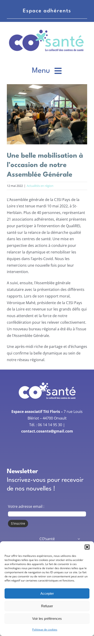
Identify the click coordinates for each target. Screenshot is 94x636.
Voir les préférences (47, 618)
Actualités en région (40, 186)
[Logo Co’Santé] (47, 29)
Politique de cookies (44, 629)
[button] (87, 547)
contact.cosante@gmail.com (47, 431)
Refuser (47, 606)
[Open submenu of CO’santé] (78, 539)
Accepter (47, 593)
